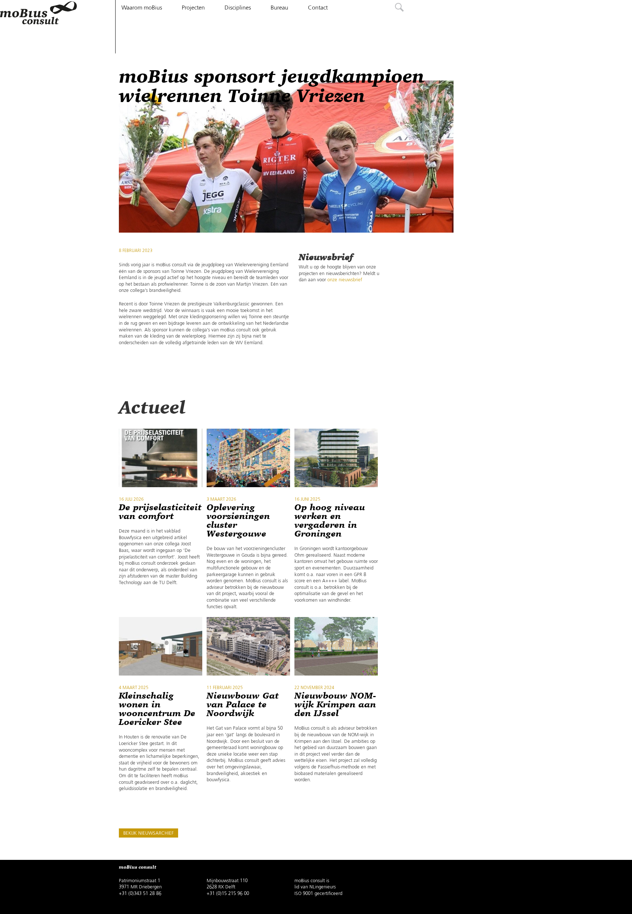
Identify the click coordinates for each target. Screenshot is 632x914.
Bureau (279, 8)
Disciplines (238, 8)
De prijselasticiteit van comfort (160, 512)
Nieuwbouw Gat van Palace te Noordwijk (243, 705)
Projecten (193, 8)
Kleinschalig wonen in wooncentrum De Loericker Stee (157, 709)
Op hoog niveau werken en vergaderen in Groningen (329, 520)
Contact (318, 8)
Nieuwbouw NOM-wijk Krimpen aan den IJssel (335, 705)
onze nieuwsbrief (344, 280)
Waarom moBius (141, 8)
